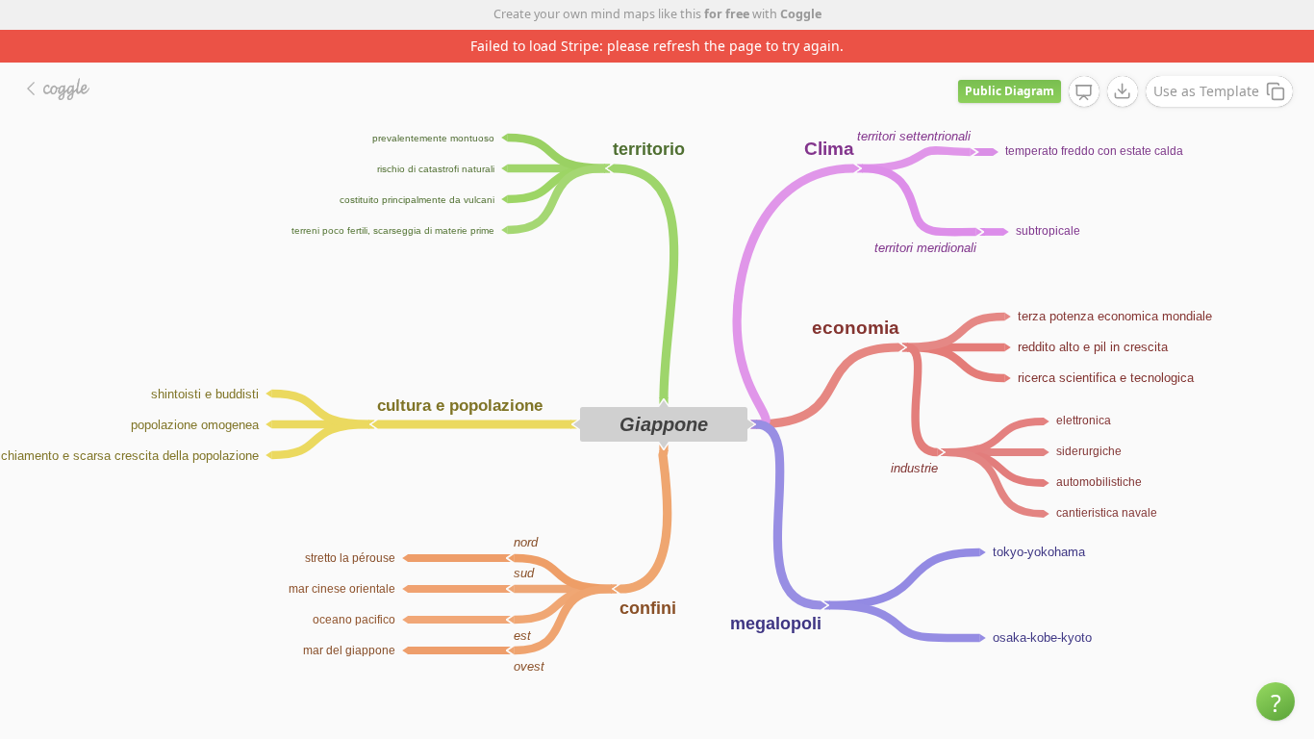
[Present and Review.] (1084, 92)
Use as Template (1206, 91)
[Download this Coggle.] (1122, 91)
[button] (1275, 701)
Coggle (800, 14)
